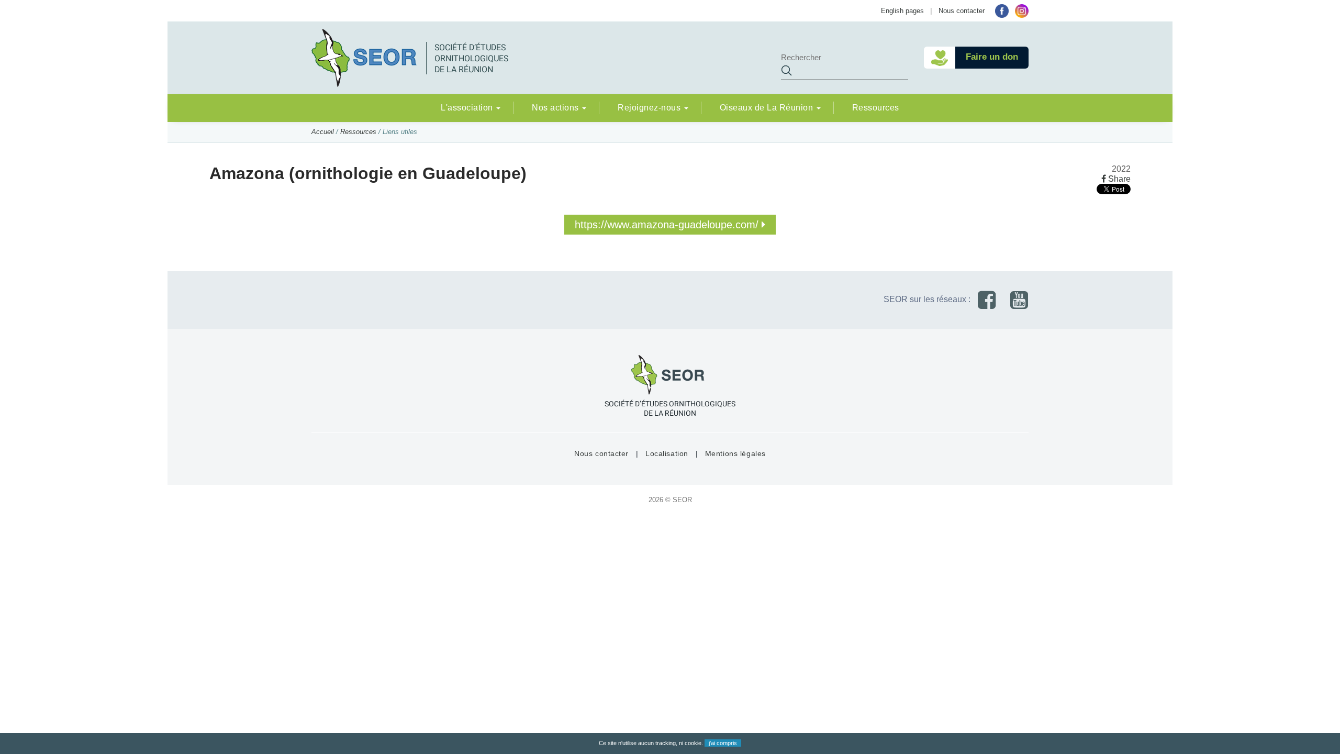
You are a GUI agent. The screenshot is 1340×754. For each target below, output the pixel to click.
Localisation (666, 453)
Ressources (358, 132)
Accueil (322, 132)
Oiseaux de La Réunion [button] (768, 107)
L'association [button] (468, 107)
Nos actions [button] (556, 107)
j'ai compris (723, 743)
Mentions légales (735, 453)
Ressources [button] (875, 107)
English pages (902, 11)
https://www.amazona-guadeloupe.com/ (668, 224)
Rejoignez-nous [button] (650, 107)
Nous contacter (962, 11)
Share (1118, 178)
